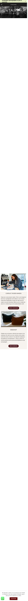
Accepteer (13, 598)
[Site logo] (13, 4)
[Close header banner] (25, 1)
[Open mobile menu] (1, 4)
